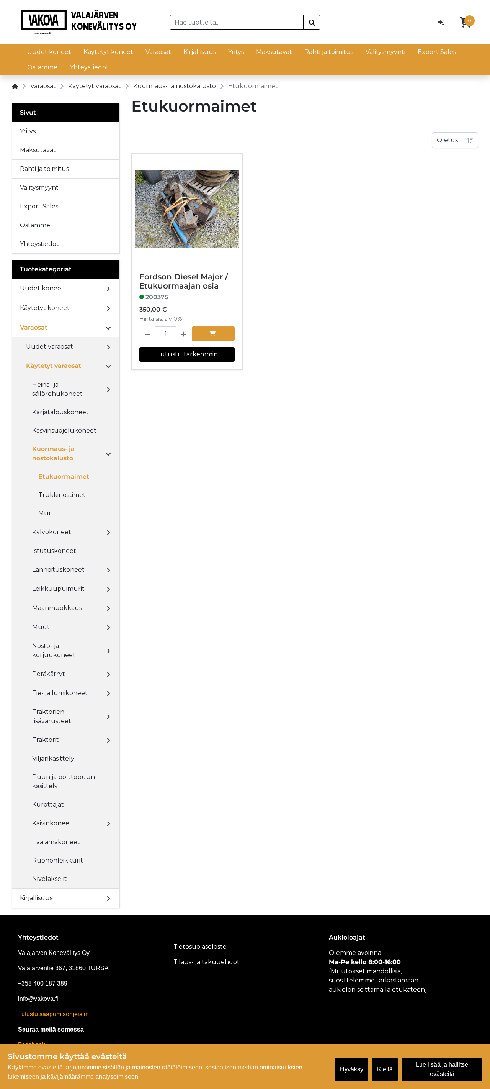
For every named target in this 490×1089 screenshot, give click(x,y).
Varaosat (158, 52)
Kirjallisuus (199, 52)
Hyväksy (351, 1069)
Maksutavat (274, 52)
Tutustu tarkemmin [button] (187, 354)
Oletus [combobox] (447, 140)
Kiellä (385, 1069)
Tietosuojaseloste (200, 946)
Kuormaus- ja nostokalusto (174, 86)
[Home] (15, 86)
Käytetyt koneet (108, 52)
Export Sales (437, 52)
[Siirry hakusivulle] (311, 22)
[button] (147, 333)
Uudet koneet (49, 52)
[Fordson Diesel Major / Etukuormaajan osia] (187, 209)
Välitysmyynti (385, 52)
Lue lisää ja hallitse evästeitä (442, 1069)
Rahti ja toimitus (328, 52)
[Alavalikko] (108, 289)
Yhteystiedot (89, 67)
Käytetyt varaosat (94, 86)
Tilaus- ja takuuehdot (206, 962)
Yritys (236, 52)
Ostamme (42, 67)
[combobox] (237, 22)
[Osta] (213, 333)
